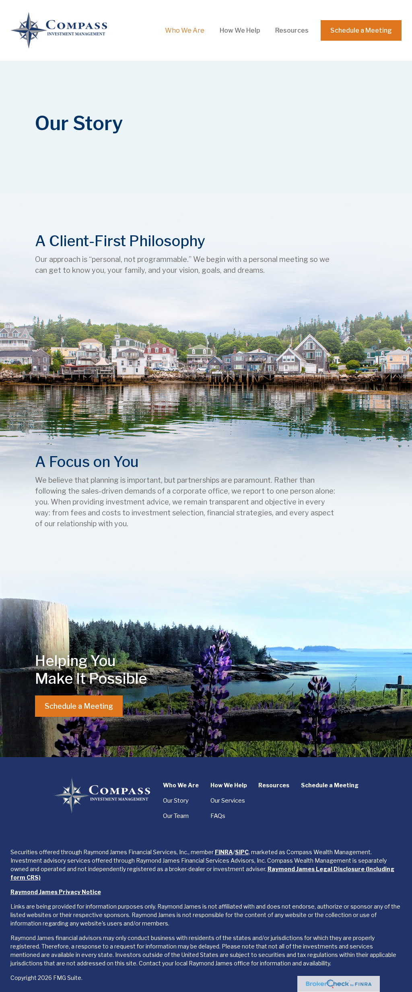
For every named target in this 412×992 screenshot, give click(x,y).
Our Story (176, 800)
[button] (185, 30)
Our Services (227, 800)
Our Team (176, 816)
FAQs (217, 816)
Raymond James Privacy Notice (55, 891)
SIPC (242, 852)
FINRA (224, 852)
